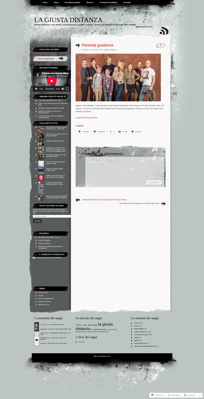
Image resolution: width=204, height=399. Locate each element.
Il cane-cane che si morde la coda (49, 116)
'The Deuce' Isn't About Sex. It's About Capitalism (56, 135)
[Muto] (62, 88)
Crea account (42, 292)
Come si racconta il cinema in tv (49, 103)
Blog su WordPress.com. (102, 356)
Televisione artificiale (45, 108)
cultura (84, 325)
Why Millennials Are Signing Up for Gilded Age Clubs (139, 203)
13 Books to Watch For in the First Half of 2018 (56, 155)
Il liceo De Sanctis (44, 243)
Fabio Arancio (44, 337)
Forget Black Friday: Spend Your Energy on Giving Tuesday (104, 200)
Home (45, 2)
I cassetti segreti (43, 100)
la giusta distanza (110, 50)
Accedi (40, 295)
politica (115, 329)
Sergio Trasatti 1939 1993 (55, 141)
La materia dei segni (99, 329)
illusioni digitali (92, 325)
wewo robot (44, 333)
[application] (52, 81)
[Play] (36, 88)
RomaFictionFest (81, 331)
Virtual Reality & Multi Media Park (98, 331)
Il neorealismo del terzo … (58, 324)
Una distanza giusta (72, 2)
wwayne (43, 343)
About (56, 2)
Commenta (154, 182)
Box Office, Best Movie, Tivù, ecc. (49, 237)
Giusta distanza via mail (51, 206)
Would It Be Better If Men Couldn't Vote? (54, 169)
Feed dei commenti (44, 301)
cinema (78, 325)
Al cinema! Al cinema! (108, 2)
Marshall (43, 329)
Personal (126, 2)
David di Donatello (44, 240)
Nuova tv (90, 2)
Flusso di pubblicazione (46, 298)
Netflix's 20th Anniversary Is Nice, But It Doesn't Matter (55, 176)
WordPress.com (43, 304)
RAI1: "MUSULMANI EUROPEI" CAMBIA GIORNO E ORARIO (57, 197)
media (110, 329)
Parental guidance (90, 118)
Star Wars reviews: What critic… (58, 343)
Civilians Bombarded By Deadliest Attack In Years (54, 183)
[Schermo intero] (67, 88)
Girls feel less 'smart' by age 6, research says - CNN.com (56, 128)
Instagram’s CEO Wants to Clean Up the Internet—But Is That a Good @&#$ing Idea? (56, 149)
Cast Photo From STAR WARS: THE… (60, 329)
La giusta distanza (68, 19)
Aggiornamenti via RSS (144, 27)
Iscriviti (37, 221)
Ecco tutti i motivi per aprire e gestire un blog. (56, 162)
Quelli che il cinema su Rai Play (48, 111)
